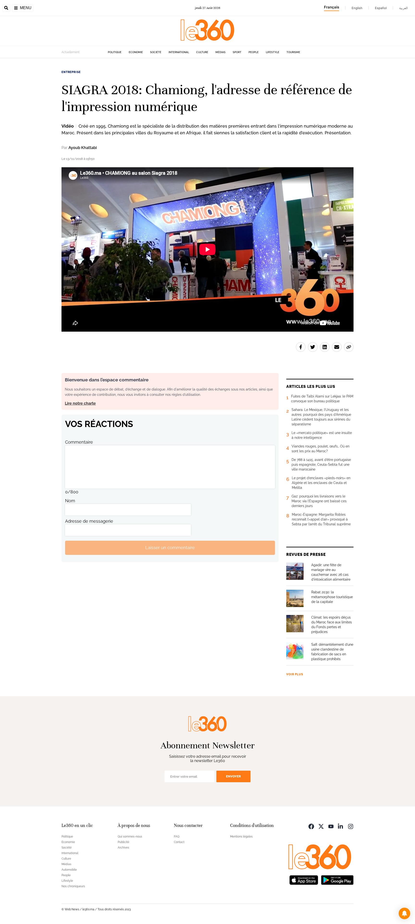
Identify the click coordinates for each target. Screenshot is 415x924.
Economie (136, 52)
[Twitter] (321, 826)
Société (155, 52)
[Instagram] (351, 826)
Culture (202, 52)
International (179, 52)
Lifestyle (272, 52)
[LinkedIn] (341, 826)
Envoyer (233, 776)
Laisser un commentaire (170, 547)
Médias (220, 52)
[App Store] (303, 880)
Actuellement (70, 52)
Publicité (123, 842)
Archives (123, 847)
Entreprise (70, 72)
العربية (403, 8)
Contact (179, 842)
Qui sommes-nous (130, 836)
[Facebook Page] (311, 826)
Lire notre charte (80, 403)
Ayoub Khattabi (82, 147)
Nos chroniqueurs (73, 886)
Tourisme (293, 52)
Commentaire (79, 442)
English (357, 8)
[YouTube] (331, 826)
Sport (237, 52)
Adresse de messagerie (89, 521)
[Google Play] (337, 880)
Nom (70, 500)
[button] (404, 913)
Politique (115, 52)
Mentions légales (241, 836)
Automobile (69, 869)
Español (381, 8)
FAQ (176, 836)
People (254, 52)
